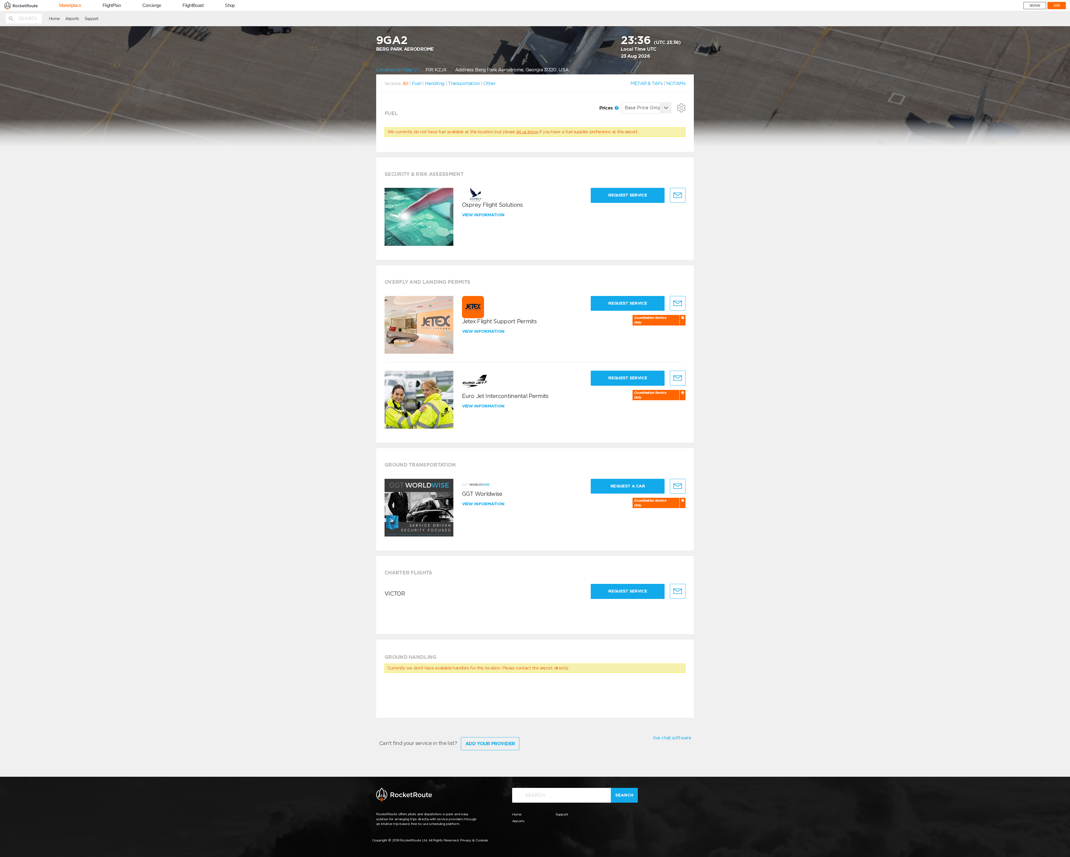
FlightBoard (193, 5)
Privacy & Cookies (474, 840)
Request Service (627, 195)
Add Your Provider (490, 743)
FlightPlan (112, 5)
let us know (527, 131)
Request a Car (628, 486)
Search (624, 795)
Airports (72, 18)
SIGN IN (1034, 6)
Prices (606, 108)
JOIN (1056, 6)
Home (54, 18)
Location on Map (395, 69)
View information (484, 214)
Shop (230, 5)
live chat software (672, 738)
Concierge (151, 5)
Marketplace (70, 5)
